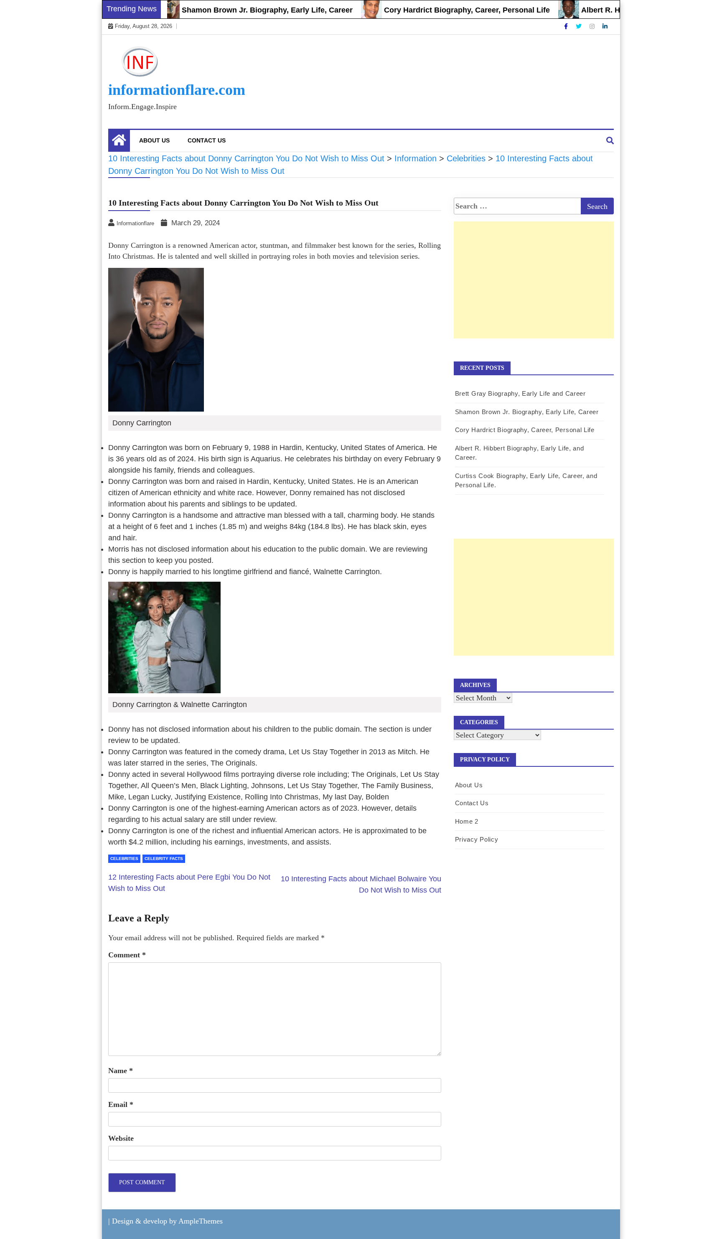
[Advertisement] (534, 288)
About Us (154, 140)
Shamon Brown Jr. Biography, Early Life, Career (247, 10)
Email (120, 1104)
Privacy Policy (476, 839)
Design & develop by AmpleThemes (167, 1221)
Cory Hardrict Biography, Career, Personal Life (447, 10)
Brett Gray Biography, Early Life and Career (520, 393)
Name (120, 1070)
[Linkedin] (605, 26)
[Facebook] (566, 26)
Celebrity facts (164, 858)
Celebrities (124, 858)
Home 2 (466, 821)
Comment (127, 955)
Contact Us (207, 140)
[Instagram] (593, 26)
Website (121, 1138)
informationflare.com (176, 89)
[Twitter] (579, 26)
